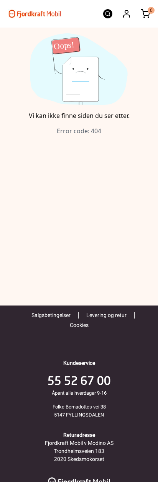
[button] (126, 13)
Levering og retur (106, 315)
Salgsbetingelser (51, 315)
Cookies (79, 325)
